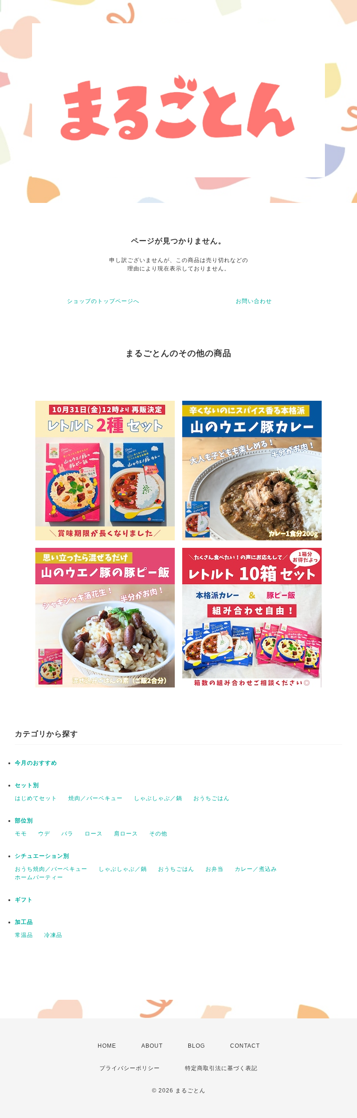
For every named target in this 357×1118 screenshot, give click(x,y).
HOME (107, 1046)
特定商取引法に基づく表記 (221, 1068)
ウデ (44, 833)
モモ (21, 833)
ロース (94, 833)
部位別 (24, 820)
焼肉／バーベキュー (95, 798)
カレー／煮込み (256, 869)
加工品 (24, 922)
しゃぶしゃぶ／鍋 (158, 798)
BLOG (196, 1046)
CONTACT (245, 1046)
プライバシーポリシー (129, 1068)
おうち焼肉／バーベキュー (51, 869)
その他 (158, 833)
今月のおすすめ (36, 763)
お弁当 (214, 869)
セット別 (27, 785)
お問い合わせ (254, 301)
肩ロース (126, 833)
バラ (67, 833)
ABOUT (152, 1046)
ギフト (24, 899)
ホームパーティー (39, 877)
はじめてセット (36, 798)
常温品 (24, 935)
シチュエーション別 (42, 856)
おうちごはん (211, 798)
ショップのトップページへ (103, 301)
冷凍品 (53, 935)
